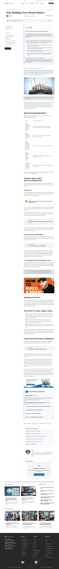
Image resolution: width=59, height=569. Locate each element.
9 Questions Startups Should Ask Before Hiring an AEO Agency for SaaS (11, 499)
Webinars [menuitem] (34, 546)
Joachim (31, 497)
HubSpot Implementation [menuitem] (25, 539)
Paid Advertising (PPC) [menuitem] (24, 548)
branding (50, 183)
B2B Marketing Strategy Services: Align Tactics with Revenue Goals (40, 202)
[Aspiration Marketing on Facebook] (29, 567)
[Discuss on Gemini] (13, 28)
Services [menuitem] (23, 536)
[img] (48, 20)
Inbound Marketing (28, 423)
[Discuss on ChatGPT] (6, 28)
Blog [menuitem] (46, 539)
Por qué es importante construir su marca (33, 433)
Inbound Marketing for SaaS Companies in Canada (47, 491)
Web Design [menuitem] (23, 555)
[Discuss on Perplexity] (11, 28)
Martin (15, 497)
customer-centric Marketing (33, 172)
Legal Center (41, 567)
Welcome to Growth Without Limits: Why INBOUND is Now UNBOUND (47, 503)
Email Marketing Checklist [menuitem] (48, 546)
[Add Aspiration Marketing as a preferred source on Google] (8, 49)
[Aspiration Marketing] (9, 3)
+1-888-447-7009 (51, 0)
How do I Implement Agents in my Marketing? (37, 245)
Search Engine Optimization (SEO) (42, 423)
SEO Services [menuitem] (23, 550)
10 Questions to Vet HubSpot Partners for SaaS (47, 488)
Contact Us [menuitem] (34, 557)
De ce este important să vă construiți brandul (34, 441)
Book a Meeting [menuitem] (35, 555)
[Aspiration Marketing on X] (32, 567)
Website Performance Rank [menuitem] (48, 557)
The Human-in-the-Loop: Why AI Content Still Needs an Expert (47, 494)
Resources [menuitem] (47, 536)
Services (23, 3)
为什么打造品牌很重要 (30, 444)
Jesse (10, 16)
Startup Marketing (34, 423)
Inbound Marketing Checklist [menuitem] (49, 548)
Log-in (37, 0)
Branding (50, 423)
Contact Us (51, 3)
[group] (30, 21)
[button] (10, 21)
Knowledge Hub (49, 567)
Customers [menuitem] (34, 541)
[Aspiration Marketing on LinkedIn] (27, 567)
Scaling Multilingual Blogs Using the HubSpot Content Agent (46, 500)
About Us (37, 3)
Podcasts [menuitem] (46, 541)
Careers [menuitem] (34, 548)
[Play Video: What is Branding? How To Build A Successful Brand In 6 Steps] (39, 286)
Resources (42, 3)
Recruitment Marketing (36, 341)
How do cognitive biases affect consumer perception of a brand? (40, 222)
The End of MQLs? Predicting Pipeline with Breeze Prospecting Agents (47, 497)
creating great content (48, 452)
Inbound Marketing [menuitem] (24, 546)
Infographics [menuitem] (47, 555)
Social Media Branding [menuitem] (48, 550)
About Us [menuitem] (35, 536)
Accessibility (45, 567)
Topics (27, 3)
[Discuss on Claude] (8, 28)
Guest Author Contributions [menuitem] (36, 550)
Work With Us (32, 3)
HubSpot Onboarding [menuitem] (24, 541)
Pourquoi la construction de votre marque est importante (35, 436)
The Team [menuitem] (34, 539)
